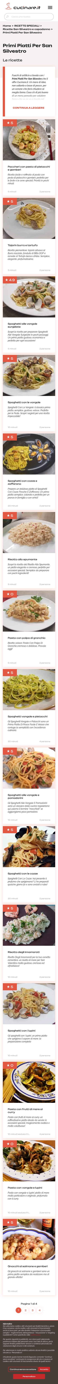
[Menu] (50, 8)
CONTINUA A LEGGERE (28, 107)
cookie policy (35, 1335)
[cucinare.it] (22, 6)
